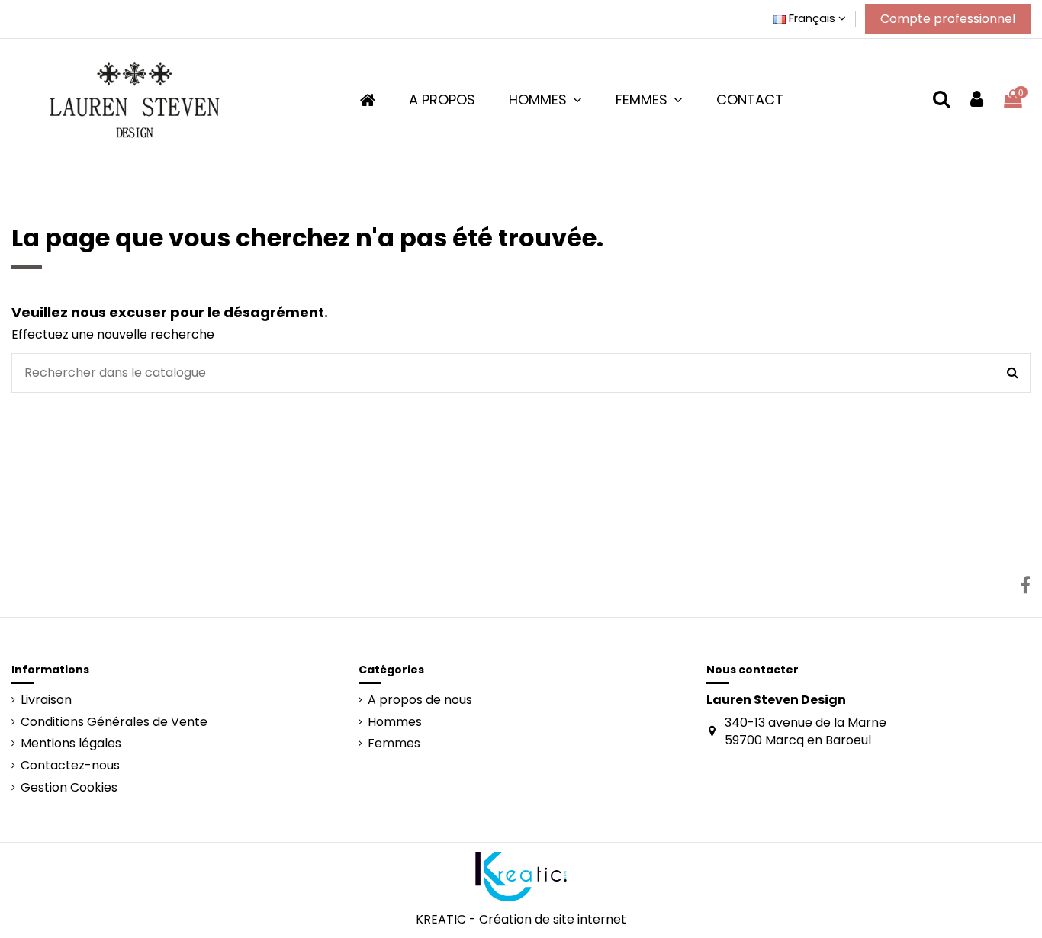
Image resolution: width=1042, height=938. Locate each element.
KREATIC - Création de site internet (521, 919)
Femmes (394, 743)
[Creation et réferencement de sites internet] (521, 876)
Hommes (395, 722)
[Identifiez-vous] (977, 99)
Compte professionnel (947, 18)
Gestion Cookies (69, 787)
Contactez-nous (70, 765)
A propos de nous (420, 700)
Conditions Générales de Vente (114, 722)
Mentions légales (71, 743)
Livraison (46, 700)
